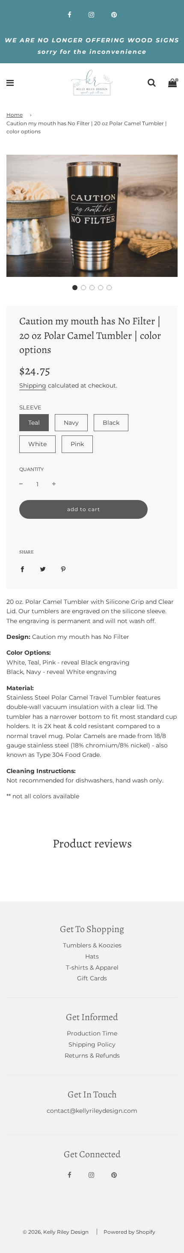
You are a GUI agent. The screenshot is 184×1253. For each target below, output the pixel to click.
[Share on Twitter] (42, 568)
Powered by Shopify (129, 1232)
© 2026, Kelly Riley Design (56, 1232)
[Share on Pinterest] (63, 568)
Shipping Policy (92, 1044)
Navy (71, 422)
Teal (34, 422)
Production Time (92, 1033)
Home (14, 115)
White (37, 444)
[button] (74, 287)
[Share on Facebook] (22, 568)
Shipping (32, 385)
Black (111, 422)
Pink (77, 444)
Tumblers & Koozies (92, 945)
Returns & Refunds (92, 1055)
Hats (92, 956)
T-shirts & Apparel (92, 967)
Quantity (31, 469)
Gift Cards (92, 978)
